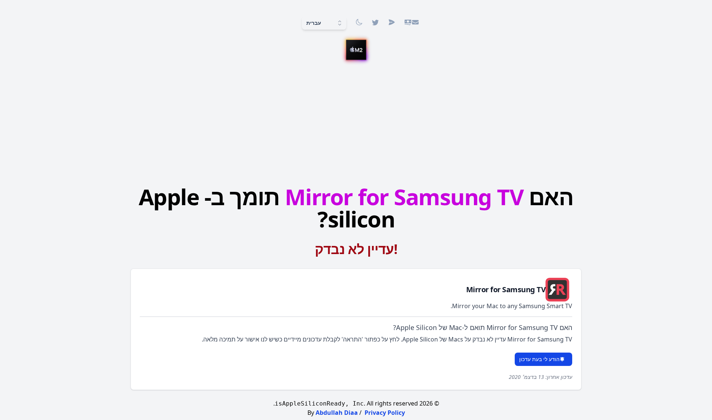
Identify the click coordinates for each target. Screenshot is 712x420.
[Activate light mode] (359, 22)
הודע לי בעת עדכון (539, 359)
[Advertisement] (356, 121)
